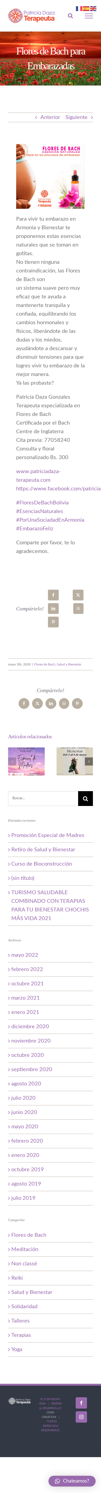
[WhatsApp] (78, 610)
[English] (93, 8)
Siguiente (76, 119)
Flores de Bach (44, 666)
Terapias (21, 1337)
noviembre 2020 (31, 1043)
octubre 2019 (27, 1171)
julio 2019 (23, 1200)
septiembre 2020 (31, 1071)
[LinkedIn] (53, 610)
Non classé (24, 1265)
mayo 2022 (24, 957)
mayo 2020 (24, 1129)
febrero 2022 (27, 971)
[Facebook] (53, 597)
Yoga (16, 1351)
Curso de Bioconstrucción (41, 866)
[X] (78, 597)
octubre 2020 (27, 1057)
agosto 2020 (26, 1086)
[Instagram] (81, 1418)
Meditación (24, 1251)
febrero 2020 (27, 1143)
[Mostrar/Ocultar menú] (89, 17)
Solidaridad (24, 1308)
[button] (12, 764)
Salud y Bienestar (69, 666)
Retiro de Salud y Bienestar (43, 852)
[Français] (79, 8)
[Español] (86, 8)
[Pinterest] (53, 624)
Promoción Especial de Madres (47, 837)
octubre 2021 (27, 986)
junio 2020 (24, 1114)
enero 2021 (25, 1014)
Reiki (17, 1280)
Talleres (20, 1322)
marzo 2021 (25, 1000)
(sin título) (22, 880)
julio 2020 (23, 1100)
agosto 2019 (26, 1186)
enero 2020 (25, 1157)
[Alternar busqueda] (70, 16)
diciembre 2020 (30, 1028)
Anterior (50, 119)
